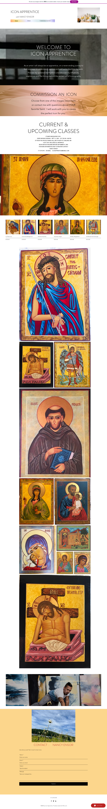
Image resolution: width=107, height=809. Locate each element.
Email (21, 760)
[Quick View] (13, 227)
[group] (53, 230)
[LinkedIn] (55, 801)
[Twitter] (53, 801)
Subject (21, 765)
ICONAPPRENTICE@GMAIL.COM (60, 150)
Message (22, 771)
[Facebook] (51, 801)
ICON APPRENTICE (25, 12)
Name (21, 754)
